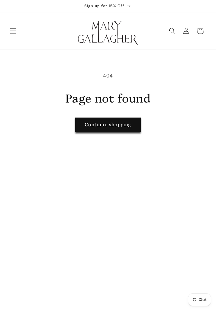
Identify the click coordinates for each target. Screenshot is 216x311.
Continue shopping (108, 125)
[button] (13, 31)
